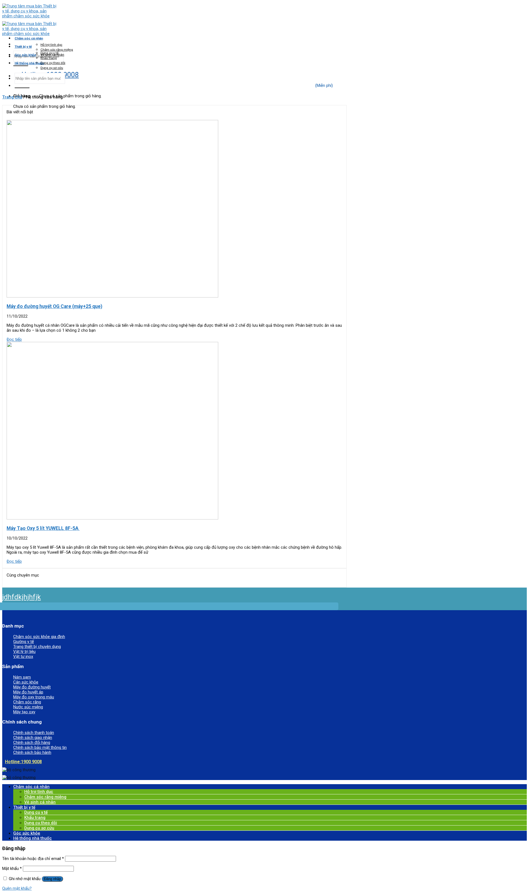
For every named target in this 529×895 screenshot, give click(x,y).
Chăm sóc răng (27, 702)
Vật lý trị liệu (24, 651)
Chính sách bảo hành (32, 752)
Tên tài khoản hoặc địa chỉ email (33, 858)
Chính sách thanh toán (33, 732)
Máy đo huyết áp (28, 692)
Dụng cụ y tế (49, 53)
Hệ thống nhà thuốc (29, 63)
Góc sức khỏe (25, 55)
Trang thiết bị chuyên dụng (37, 646)
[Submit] (20, 65)
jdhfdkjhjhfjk (21, 597)
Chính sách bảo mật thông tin (40, 747)
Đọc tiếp (14, 339)
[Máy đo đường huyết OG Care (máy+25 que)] (112, 296)
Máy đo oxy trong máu (33, 697)
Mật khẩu (12, 868)
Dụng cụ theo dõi (53, 63)
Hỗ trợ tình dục (51, 45)
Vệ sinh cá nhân (40, 802)
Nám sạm (22, 677)
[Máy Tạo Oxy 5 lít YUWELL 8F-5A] (112, 518)
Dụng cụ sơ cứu (52, 68)
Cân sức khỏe (25, 682)
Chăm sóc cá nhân (29, 38)
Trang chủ (12, 97)
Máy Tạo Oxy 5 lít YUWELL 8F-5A (43, 528)
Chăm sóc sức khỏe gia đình (39, 636)
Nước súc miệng (28, 706)
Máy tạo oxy (24, 711)
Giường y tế (23, 641)
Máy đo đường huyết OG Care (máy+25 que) (54, 306)
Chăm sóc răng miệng (57, 50)
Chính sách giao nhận (32, 737)
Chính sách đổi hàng (31, 742)
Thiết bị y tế (23, 47)
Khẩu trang (49, 58)
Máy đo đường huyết (32, 687)
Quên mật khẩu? (17, 888)
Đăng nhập (52, 879)
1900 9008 (23, 761)
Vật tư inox (23, 656)
